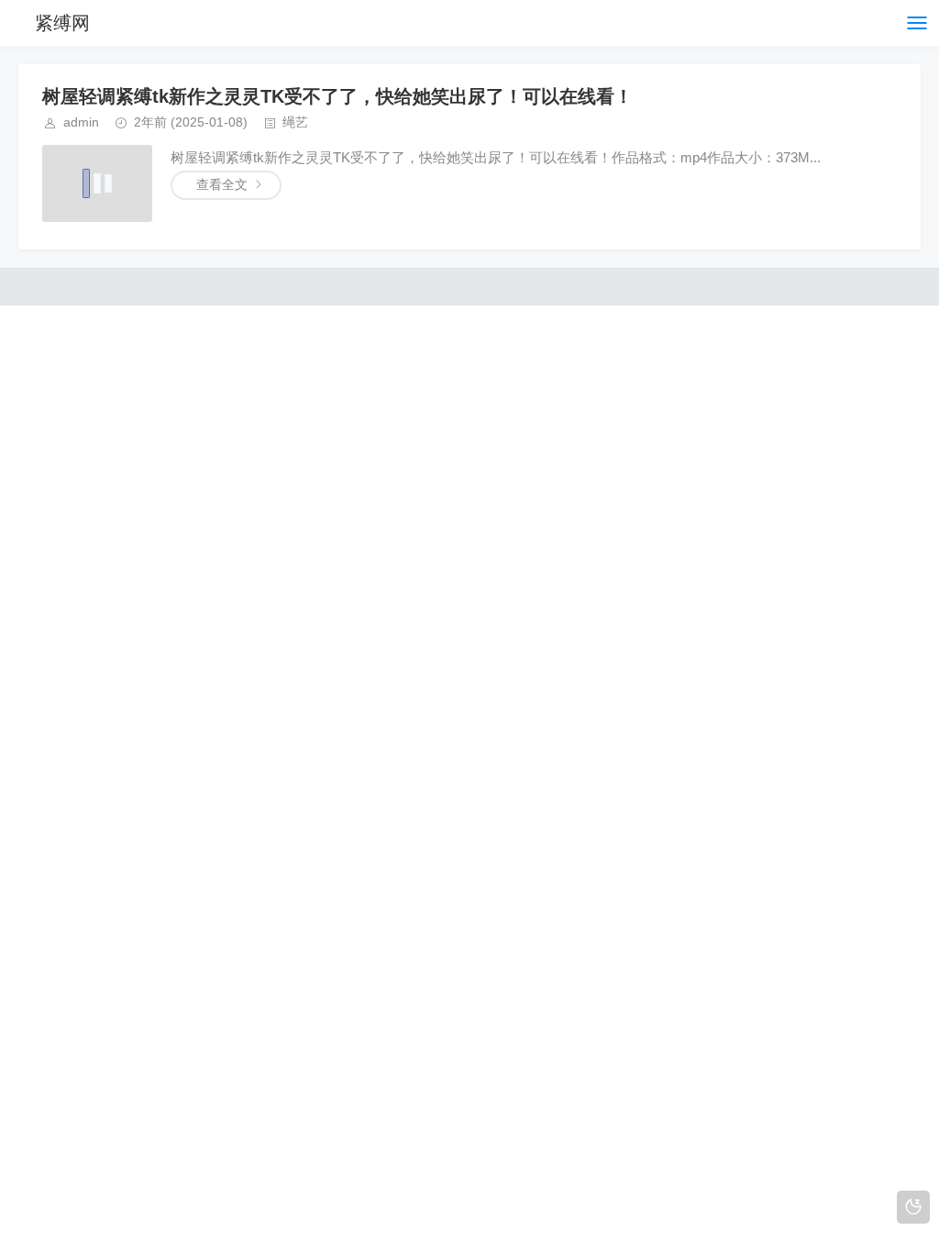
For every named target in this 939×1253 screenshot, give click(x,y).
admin (81, 122)
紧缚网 (62, 23)
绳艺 (295, 122)
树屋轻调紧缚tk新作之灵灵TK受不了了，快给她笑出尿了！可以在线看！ (337, 96)
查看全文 (222, 184)
